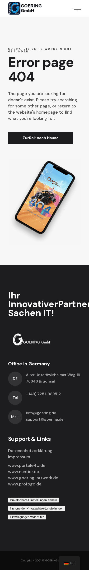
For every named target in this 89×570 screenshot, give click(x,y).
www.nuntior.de (23, 471)
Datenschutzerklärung (30, 451)
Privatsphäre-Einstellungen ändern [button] (33, 500)
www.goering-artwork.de (33, 478)
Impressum (19, 457)
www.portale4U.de (27, 465)
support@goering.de (44, 419)
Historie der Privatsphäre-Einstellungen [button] (36, 508)
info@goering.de (41, 412)
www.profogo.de (25, 484)
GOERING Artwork (56, 560)
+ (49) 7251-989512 (43, 393)
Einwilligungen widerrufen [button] (27, 517)
